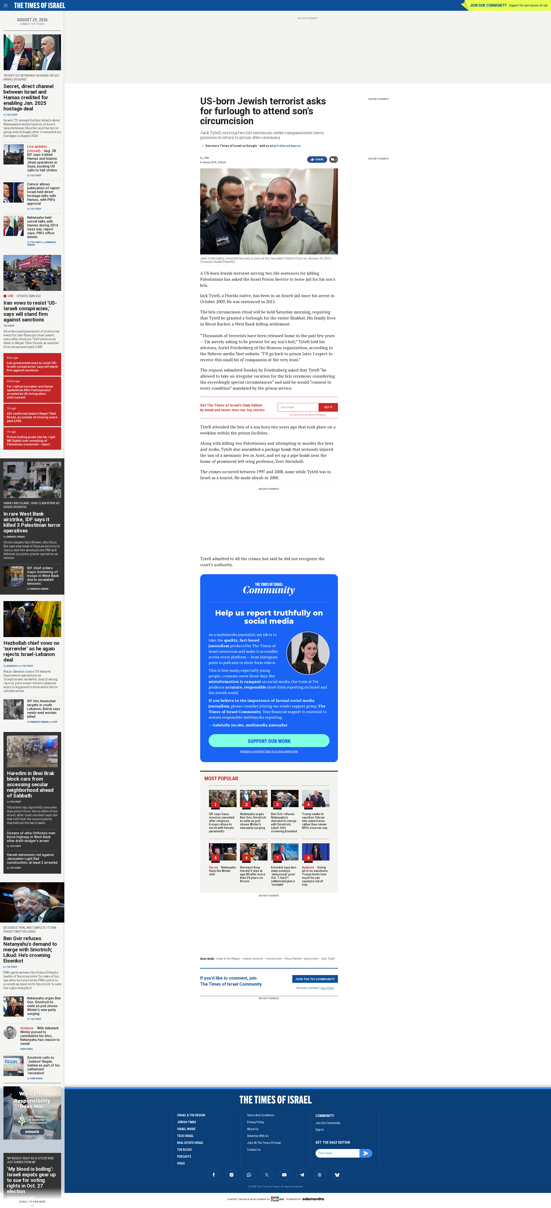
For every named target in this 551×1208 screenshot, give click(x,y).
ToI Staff (12, 115)
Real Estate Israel (190, 1142)
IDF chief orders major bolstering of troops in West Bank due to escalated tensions (43, 576)
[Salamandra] (313, 1198)
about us (252, 1129)
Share (319, 159)
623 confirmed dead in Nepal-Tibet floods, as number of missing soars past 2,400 (32, 417)
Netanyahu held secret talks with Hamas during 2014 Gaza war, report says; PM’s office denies (42, 227)
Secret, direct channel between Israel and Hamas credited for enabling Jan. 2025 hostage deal (28, 98)
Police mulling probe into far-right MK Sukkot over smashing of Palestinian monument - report (31, 440)
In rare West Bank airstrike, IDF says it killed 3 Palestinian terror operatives (32, 522)
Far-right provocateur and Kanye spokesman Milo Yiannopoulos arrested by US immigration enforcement (30, 392)
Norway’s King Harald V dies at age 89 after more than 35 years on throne (252, 874)
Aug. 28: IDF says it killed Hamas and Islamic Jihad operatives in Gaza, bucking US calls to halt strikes (42, 160)
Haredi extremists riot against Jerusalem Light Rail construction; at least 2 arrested (32, 859)
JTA (206, 158)
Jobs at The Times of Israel (264, 1142)
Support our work (269, 741)
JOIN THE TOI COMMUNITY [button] (315, 979)
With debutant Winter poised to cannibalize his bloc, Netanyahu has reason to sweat (40, 1036)
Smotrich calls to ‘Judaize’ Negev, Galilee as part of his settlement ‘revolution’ (43, 1065)
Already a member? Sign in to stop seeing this (269, 751)
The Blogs (184, 1149)
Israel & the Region (228, 958)
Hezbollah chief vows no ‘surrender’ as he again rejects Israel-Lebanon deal (31, 651)
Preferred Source (288, 145)
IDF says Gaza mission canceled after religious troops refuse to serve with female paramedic (221, 822)
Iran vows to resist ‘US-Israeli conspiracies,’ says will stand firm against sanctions (30, 311)
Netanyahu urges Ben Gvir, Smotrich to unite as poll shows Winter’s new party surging (253, 821)
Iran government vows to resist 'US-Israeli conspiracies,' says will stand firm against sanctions (32, 366)
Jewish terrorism (253, 958)
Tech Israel (185, 1136)
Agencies (11, 666)
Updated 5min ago (29, 296)
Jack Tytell (327, 958)
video (181, 1163)
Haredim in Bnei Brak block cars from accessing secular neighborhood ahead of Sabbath (30, 785)
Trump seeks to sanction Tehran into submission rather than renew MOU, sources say (314, 821)
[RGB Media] (278, 1199)
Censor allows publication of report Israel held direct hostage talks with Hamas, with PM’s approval (43, 194)
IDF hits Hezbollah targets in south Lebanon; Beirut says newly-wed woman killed (43, 709)
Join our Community (488, 5)
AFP (55, 722)
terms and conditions (260, 1115)
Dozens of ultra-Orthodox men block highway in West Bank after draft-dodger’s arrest (31, 837)
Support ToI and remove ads (528, 5)
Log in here (327, 987)
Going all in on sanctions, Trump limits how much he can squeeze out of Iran (315, 876)
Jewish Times (186, 1122)
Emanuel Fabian (15, 537)
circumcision (274, 958)
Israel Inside (186, 1129)
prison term (311, 958)
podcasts (184, 1156)
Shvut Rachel (293, 958)
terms (323, 415)
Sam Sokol (26, 1049)
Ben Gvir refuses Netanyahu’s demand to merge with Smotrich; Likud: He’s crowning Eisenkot (284, 822)
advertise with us (258, 1136)
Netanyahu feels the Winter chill (222, 871)
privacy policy (255, 1122)
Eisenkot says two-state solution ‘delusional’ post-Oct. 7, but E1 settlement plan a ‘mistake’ (284, 876)
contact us (254, 1149)
